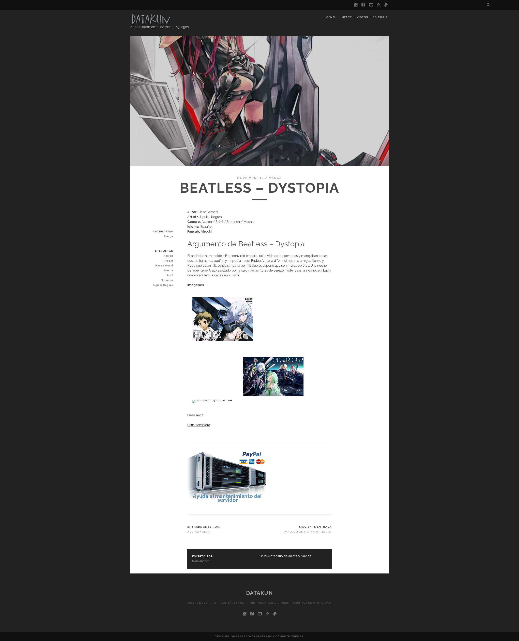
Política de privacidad (312, 602)
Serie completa (198, 425)
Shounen (167, 280)
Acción (168, 255)
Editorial (381, 17)
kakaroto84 (202, 561)
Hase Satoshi (164, 265)
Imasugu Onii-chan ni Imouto (308, 531)
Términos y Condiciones (268, 602)
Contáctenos (232, 602)
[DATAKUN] (151, 24)
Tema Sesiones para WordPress (241, 636)
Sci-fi (169, 275)
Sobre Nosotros (202, 602)
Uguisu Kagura (163, 285)
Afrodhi (168, 260)
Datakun (259, 593)
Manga (275, 178)
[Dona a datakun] (226, 502)
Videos (362, 17)
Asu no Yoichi (198, 531)
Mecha (168, 270)
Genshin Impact (339, 17)
